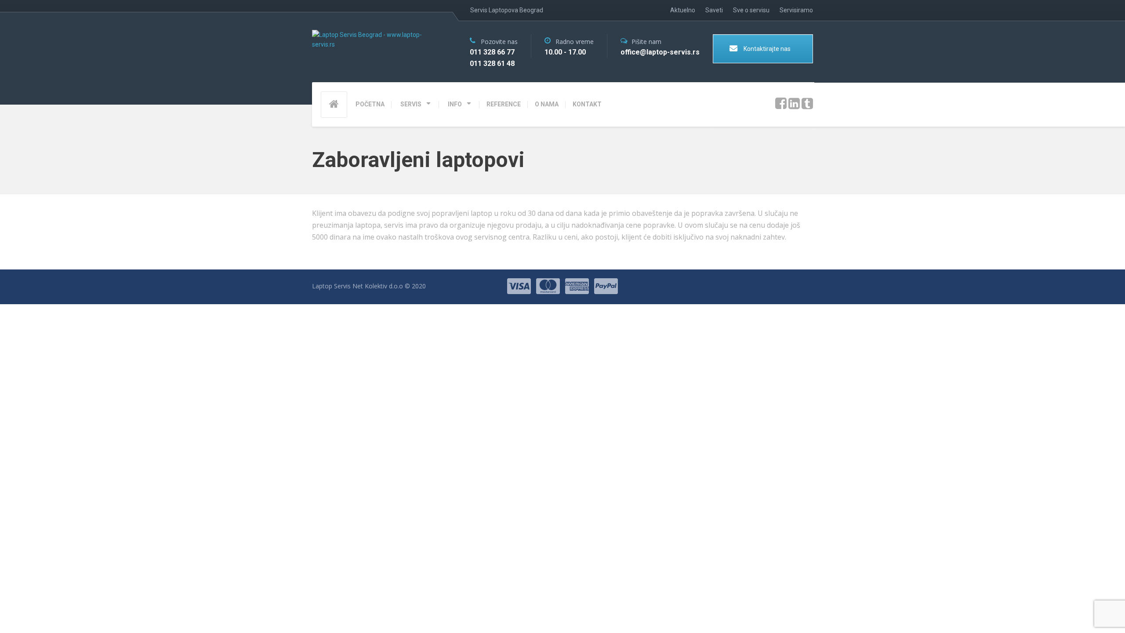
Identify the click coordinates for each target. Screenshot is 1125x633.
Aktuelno (682, 10)
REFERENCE (503, 104)
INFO (455, 104)
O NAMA (547, 104)
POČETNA (370, 104)
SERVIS (410, 104)
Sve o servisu (751, 10)
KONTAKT (587, 104)
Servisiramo (796, 10)
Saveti (714, 10)
